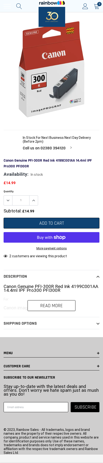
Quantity (9, 191)
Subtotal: (13, 211)
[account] (85, 6)
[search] (19, 6)
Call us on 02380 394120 (44, 148)
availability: (16, 174)
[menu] (7, 6)
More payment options (51, 248)
